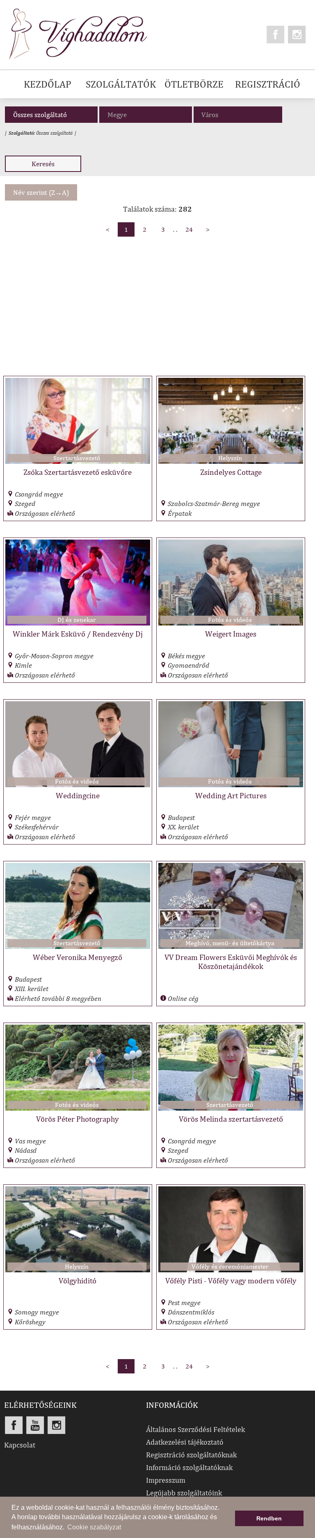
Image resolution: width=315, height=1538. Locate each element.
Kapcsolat (19, 1445)
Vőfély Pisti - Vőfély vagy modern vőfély (231, 1280)
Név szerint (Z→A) (41, 192)
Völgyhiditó (77, 1280)
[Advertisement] (157, 303)
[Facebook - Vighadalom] (275, 34)
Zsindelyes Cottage (231, 472)
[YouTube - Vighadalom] (35, 1425)
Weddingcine (78, 795)
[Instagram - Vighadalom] (297, 34)
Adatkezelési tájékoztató (185, 1442)
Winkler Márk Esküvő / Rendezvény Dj (78, 633)
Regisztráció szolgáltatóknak (191, 1454)
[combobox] (238, 114)
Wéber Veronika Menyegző (77, 957)
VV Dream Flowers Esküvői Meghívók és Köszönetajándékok (230, 962)
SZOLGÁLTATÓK (121, 84)
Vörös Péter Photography (77, 1118)
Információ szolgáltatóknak (189, 1467)
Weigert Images (230, 633)
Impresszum (165, 1480)
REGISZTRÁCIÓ (267, 84)
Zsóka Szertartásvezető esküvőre (77, 472)
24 (189, 229)
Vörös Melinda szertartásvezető (231, 1118)
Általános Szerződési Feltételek (195, 1429)
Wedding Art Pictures (231, 795)
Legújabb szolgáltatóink (184, 1492)
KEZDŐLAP (47, 84)
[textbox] (240, 114)
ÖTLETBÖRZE (194, 84)
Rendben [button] (269, 1518)
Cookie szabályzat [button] (94, 1527)
